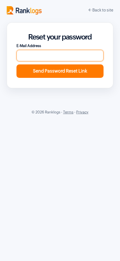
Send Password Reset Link (60, 71)
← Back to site (100, 10)
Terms (68, 112)
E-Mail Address (28, 46)
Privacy (82, 112)
